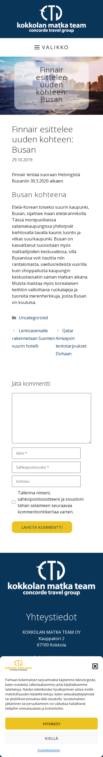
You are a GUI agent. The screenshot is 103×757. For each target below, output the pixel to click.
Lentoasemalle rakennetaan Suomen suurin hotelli (33, 338)
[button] (95, 666)
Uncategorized (33, 318)
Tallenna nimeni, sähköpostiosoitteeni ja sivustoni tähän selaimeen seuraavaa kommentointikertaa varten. (50, 502)
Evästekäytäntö (49, 750)
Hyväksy (51, 723)
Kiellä (51, 738)
